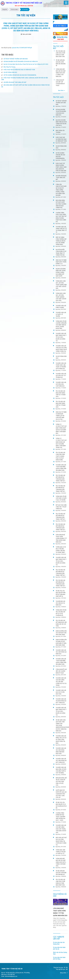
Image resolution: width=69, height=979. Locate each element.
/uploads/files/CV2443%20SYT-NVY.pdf (22, 47)
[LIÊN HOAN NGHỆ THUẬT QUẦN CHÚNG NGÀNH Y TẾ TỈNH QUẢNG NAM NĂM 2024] (60, 902)
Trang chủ (4, 9)
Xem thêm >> (61, 90)
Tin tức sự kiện (14, 9)
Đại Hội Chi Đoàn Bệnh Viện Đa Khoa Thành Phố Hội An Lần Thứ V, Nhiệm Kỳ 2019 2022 (26, 64)
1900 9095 (60, 39)
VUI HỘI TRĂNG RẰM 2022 (10, 72)
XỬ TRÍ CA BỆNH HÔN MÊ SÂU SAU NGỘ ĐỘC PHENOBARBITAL (20, 75)
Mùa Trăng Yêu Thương (9, 67)
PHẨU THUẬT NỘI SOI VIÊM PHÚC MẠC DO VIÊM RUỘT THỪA (19, 69)
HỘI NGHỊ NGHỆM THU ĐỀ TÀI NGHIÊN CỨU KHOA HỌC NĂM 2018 (21, 61)
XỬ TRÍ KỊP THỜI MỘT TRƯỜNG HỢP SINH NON (16, 59)
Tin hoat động (25, 9)
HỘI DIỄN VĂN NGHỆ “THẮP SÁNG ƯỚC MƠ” (15, 82)
